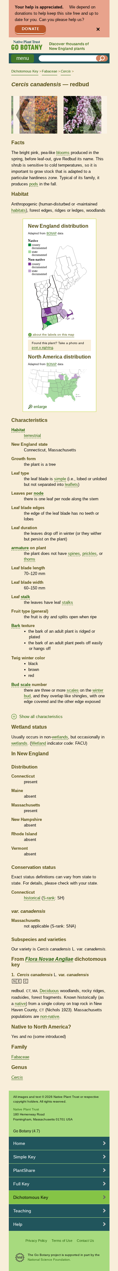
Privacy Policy (36, 1240)
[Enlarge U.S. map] (59, 389)
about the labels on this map (53, 334)
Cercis (17, 1077)
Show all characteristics (41, 716)
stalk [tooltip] (25, 596)
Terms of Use (62, 1240)
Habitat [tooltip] (18, 430)
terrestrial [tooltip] (32, 435)
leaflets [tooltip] (71, 484)
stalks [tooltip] (67, 602)
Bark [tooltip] (15, 625)
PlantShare (24, 1170)
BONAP (52, 233)
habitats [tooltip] (18, 210)
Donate (30, 29)
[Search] (102, 58)
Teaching (22, 1210)
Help (17, 1224)
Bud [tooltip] (15, 684)
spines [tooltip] (74, 553)
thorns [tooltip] (29, 559)
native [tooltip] (20, 1003)
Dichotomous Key (24, 71)
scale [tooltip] (25, 684)
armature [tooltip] (20, 547)
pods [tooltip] (33, 184)
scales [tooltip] (73, 690)
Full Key (21, 1183)
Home (19, 1143)
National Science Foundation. (49, 1259)
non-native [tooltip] (49, 1016)
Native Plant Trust (26, 1109)
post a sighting (42, 347)
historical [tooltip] (32, 898)
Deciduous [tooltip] (49, 990)
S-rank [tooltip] (49, 898)
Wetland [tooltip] (38, 743)
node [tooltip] (38, 493)
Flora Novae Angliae (49, 959)
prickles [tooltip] (89, 553)
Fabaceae (49, 71)
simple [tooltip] (60, 478)
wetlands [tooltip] (60, 737)
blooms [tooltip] (63, 152)
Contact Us (85, 1240)
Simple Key (24, 1156)
